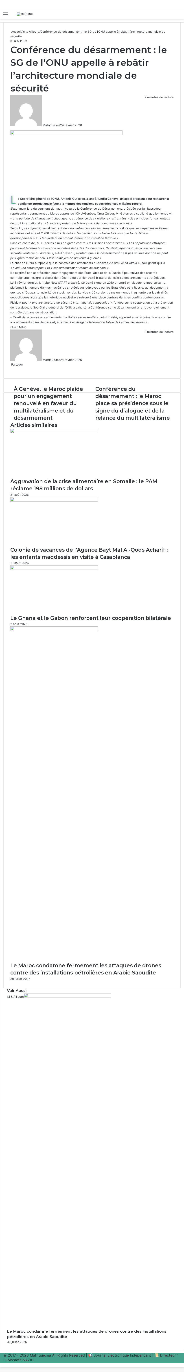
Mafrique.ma (51, 125)
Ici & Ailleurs (30, 31)
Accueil (15, 31)
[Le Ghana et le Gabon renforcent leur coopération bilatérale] (54, 568)
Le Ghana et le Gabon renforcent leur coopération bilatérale (90, 618)
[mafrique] (25, 14)
